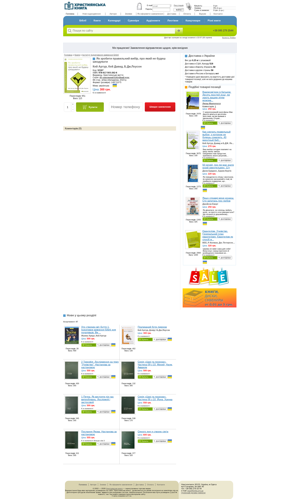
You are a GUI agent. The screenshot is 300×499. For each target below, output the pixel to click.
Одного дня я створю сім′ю (153, 431)
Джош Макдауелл (211, 103)
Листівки (172, 20)
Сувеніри (133, 20)
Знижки (128, 14)
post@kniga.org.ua (195, 491)
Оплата (187, 14)
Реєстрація (179, 5)
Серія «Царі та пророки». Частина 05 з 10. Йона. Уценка (155, 398)
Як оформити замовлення (150, 14)
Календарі (114, 20)
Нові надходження (91, 14)
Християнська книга (114, 488)
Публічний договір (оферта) (193, 493)
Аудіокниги (153, 20)
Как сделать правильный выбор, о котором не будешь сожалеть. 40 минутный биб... (216, 135)
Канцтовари (193, 20)
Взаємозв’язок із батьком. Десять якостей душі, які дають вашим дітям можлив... (216, 96)
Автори (113, 14)
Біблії (82, 20)
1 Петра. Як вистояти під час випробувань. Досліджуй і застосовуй (97, 399)
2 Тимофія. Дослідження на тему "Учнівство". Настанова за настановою (100, 364)
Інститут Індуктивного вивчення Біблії (100, 55)
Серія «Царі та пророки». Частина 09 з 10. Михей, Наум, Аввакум (155, 364)
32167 (100, 70)
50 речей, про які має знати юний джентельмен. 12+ (218, 166)
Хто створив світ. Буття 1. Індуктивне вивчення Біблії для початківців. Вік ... (98, 329)
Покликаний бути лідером (152, 326)
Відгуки (202, 14)
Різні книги (214, 20)
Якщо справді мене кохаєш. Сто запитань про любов (218, 199)
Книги (97, 20)
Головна (70, 14)
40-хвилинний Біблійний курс (114, 77)
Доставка (171, 14)
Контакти (218, 14)
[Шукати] (178, 31)
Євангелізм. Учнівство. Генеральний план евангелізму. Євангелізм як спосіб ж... (217, 235)
